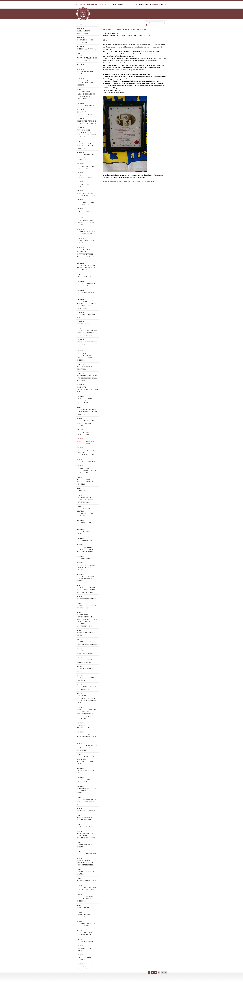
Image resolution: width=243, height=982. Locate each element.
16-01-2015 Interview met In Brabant (84, 915)
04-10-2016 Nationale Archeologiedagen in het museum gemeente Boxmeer (86, 698)
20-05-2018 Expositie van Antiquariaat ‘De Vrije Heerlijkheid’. (87, 469)
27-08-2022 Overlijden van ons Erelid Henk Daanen (86, 193)
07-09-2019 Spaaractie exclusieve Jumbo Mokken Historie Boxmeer (87, 411)
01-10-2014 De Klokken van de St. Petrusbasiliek (86, 966)
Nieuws (155, 5)
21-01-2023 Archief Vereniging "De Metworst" (85, 166)
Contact (162, 5)
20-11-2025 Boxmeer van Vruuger (86, 48)
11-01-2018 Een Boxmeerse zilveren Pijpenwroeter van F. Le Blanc (86, 511)
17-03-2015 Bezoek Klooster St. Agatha (85, 872)
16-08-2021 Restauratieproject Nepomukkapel (86, 283)
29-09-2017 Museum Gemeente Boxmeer (85, 531)
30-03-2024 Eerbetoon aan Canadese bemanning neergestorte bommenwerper (86, 94)
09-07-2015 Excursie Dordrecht (86, 810)
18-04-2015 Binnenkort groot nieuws (85, 845)
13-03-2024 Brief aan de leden (85, 104)
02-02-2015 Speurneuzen (83, 907)
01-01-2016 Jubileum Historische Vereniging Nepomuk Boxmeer (86, 790)
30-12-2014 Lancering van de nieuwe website (84, 933)
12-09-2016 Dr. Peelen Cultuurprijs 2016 (84, 725)
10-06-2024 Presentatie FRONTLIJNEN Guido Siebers (85, 82)
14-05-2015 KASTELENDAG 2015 (84, 825)
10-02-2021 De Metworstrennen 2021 (86, 315)
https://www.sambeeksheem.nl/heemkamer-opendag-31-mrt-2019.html (128, 181)
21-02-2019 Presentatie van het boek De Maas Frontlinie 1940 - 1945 (86, 451)
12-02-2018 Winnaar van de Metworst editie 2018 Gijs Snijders (86, 499)
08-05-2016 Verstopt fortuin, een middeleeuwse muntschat (87, 747)
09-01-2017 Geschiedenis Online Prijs (86, 633)
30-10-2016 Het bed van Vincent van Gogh (86, 678)
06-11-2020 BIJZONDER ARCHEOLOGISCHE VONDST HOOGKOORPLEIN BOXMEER (87, 355)
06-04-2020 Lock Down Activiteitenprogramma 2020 (87, 388)
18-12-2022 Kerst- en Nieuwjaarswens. (84, 175)
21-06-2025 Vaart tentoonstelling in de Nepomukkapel (87, 57)
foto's (141, 5)
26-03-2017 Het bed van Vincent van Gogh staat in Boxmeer (86, 578)
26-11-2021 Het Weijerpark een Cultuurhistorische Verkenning (86, 267)
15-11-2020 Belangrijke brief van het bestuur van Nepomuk (87, 343)
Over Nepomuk (124, 5)
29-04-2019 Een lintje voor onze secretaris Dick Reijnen (86, 422)
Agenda (148, 5)
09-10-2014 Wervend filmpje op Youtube (85, 948)
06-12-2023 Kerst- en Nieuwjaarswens (84, 112)
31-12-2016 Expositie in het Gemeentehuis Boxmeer (87, 642)
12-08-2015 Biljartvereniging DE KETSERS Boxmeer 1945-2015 (86, 801)
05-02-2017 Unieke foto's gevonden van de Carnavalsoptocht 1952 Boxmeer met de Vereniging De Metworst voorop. (87, 619)
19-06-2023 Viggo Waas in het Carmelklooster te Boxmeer (85, 145)
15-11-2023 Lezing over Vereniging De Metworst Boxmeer (87, 121)
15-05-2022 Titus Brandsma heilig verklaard (87, 211)
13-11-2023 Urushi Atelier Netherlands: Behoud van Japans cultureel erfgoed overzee (86, 132)
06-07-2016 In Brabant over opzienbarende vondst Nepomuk (87, 735)
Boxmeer (134, 5)
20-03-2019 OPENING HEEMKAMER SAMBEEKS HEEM (85, 441)
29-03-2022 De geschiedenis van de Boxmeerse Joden (86, 232)
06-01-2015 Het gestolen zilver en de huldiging (86, 924)
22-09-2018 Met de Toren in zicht (86, 460)
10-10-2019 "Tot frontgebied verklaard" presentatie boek (85, 400)
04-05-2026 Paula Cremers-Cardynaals (83, 31)
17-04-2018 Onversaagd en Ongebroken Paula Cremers (85, 481)
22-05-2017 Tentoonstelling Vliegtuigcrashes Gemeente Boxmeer (85, 548)
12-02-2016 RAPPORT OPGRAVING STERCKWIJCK (85, 779)
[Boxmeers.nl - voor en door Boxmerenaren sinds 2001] (162, 972)
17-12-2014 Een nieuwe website (86, 940)
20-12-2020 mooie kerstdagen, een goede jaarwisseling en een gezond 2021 (87, 332)
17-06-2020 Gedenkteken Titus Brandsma (85, 367)
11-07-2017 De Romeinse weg (84, 539)
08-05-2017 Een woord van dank (86, 557)
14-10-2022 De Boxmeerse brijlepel (83, 184)
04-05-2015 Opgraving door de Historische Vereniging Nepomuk (86, 835)
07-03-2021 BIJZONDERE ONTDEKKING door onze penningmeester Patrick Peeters (86, 304)
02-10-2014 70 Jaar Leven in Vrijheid (84, 957)
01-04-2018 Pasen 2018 (81, 490)
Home (115, 5)
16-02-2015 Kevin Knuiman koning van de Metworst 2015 (86, 888)
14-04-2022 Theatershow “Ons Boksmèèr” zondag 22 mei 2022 (85, 221)
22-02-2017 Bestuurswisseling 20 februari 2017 (86, 606)
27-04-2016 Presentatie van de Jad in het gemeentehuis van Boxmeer (85, 759)
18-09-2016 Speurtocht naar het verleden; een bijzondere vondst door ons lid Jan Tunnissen (86, 713)
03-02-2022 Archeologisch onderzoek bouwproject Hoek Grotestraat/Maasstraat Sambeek (88, 253)
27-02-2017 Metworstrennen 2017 (86, 598)
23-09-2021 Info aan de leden (85, 275)
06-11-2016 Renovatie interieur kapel (86, 669)
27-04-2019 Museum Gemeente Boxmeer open (85, 432)
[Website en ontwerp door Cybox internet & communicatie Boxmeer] (159, 972)
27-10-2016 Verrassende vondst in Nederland (86, 687)
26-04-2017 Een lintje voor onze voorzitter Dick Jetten (86, 566)
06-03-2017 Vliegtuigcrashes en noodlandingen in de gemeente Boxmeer (86, 589)
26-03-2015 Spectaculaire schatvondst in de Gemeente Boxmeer (85, 862)
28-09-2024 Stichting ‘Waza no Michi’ (85, 72)
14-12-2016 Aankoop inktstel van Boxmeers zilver (86, 660)
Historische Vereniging (91, 5)
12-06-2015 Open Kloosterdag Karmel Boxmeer (85, 818)
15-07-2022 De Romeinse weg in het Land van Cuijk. (85, 202)
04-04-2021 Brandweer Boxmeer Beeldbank (86, 292)
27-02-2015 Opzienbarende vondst (87, 880)
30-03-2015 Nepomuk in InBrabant (86, 852)
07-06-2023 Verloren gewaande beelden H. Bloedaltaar (86, 156)
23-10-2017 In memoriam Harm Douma (84, 522)
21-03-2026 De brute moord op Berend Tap (85, 40)
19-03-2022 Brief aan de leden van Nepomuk (85, 241)
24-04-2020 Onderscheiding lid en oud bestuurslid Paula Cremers (87, 377)
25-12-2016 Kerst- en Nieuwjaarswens (84, 651)
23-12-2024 (80, 65)
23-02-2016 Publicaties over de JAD (85, 770)
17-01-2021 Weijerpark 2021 (84, 323)
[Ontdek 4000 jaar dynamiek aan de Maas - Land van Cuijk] (165, 972)
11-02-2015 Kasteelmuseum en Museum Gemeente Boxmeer (85, 898)
